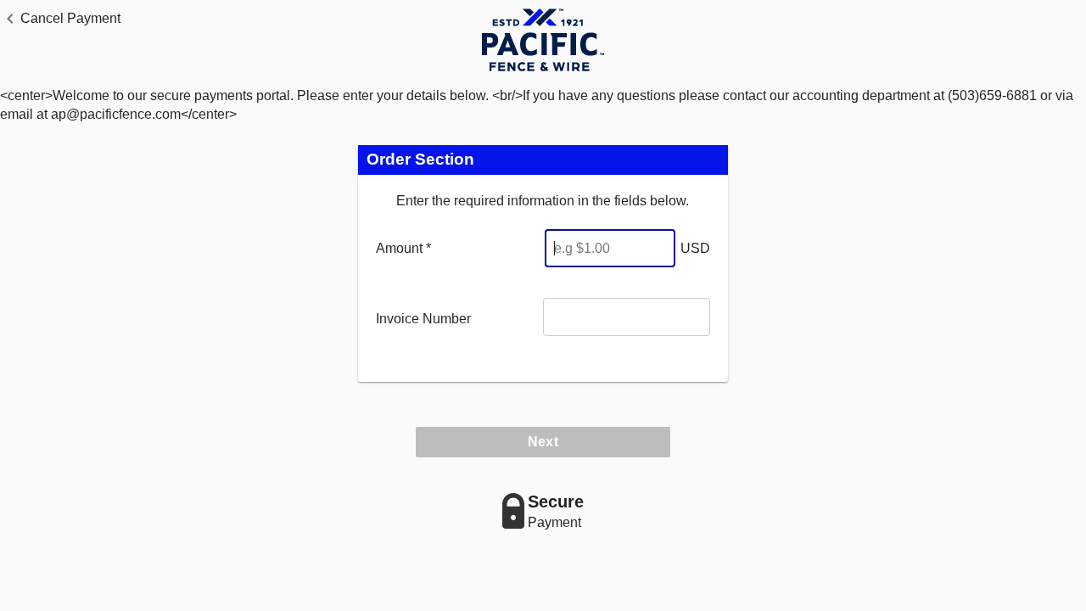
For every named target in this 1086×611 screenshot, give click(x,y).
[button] (60, 18)
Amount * (403, 248)
